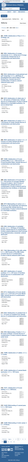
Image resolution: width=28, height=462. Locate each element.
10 (2, 441)
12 (8, 441)
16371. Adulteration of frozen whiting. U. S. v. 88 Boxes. (11, 388)
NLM (9, 460)
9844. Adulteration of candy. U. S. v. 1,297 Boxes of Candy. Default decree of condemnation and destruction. (13, 122)
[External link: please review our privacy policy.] (3, 449)
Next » (17, 27)
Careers (16, 455)
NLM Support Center (19, 452)
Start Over (4, 16)
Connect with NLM (6, 446)
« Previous (3, 27)
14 (14, 441)
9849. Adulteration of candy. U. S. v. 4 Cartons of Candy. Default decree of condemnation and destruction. (14, 141)
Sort (3, 30)
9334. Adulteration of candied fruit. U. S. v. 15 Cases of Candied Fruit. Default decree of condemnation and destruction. (14, 314)
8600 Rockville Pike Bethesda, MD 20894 (19, 449)
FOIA (3, 454)
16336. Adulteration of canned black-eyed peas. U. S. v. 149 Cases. (14, 371)
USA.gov (18, 460)
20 (8, 30)
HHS (14, 460)
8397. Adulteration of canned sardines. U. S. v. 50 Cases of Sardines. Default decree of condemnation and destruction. (13, 273)
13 (11, 441)
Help (14, 12)
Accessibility (17, 454)
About (9, 12)
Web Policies (4, 452)
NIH (12, 460)
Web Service (21, 12)
